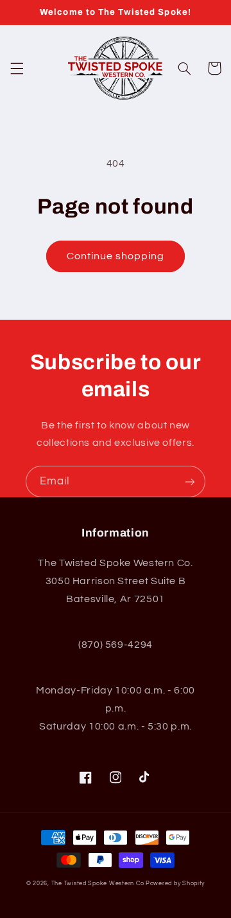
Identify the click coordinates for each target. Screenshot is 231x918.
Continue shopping (116, 256)
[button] (16, 68)
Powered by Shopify (175, 883)
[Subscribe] (190, 481)
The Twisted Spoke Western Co (97, 883)
